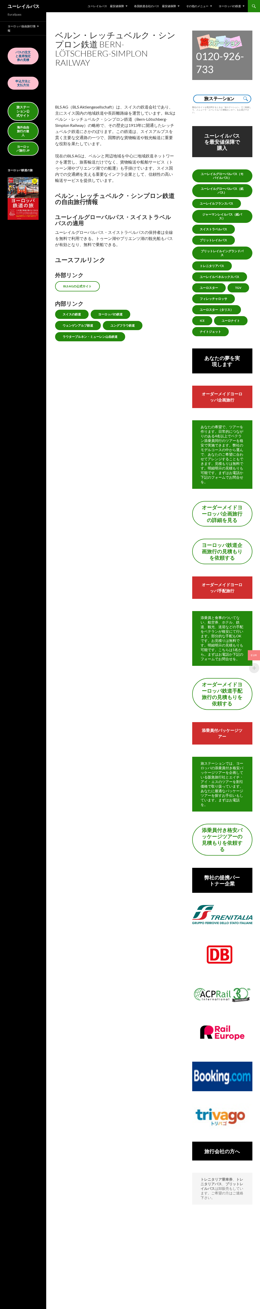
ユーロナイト (231, 320)
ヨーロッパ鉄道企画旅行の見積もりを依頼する (222, 551)
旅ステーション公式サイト (23, 111)
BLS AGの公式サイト (77, 286)
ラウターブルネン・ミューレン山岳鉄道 (90, 337)
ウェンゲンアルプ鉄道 (78, 325)
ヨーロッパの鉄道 (230, 6)
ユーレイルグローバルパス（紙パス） (222, 190)
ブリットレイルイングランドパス (222, 253)
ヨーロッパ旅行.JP (23, 148)
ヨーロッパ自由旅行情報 (22, 28)
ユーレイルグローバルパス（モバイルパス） (222, 176)
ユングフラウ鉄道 (122, 325)
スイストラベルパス (213, 229)
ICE (202, 320)
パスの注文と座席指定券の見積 (23, 56)
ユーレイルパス (24, 6)
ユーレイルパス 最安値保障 (106, 6)
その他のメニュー (197, 6)
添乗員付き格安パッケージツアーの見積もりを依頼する (222, 839)
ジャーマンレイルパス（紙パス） (222, 216)
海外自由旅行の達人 (23, 131)
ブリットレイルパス (213, 240)
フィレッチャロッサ (213, 299)
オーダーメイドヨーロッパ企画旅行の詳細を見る (222, 513)
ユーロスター (209, 288)
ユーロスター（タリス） (216, 310)
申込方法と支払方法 (23, 83)
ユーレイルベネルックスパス (219, 277)
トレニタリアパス (212, 266)
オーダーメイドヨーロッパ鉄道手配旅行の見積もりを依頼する (222, 693)
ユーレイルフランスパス (216, 203)
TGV (238, 288)
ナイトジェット (210, 331)
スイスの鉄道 (72, 314)
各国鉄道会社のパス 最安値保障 (155, 6)
